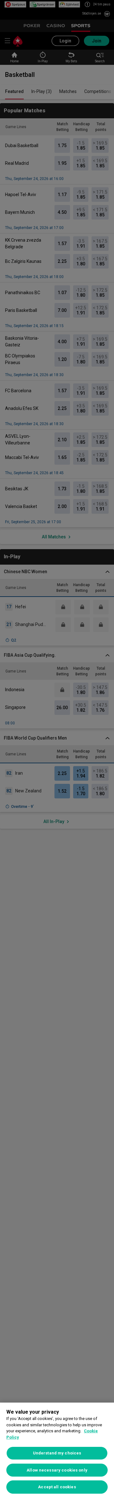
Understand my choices (57, 1453)
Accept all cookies (57, 1487)
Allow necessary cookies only (57, 1470)
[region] (57, 1451)
